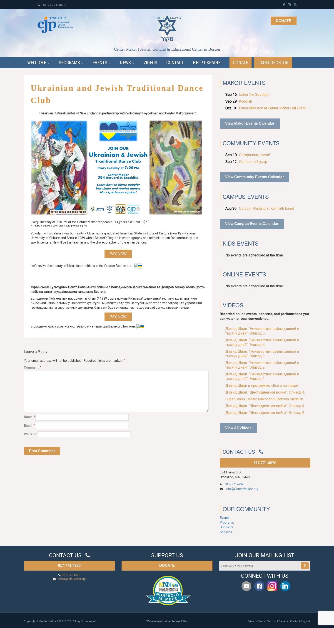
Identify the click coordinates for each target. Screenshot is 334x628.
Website (30, 434)
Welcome (37, 62)
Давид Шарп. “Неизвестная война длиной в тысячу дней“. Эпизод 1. (262, 376)
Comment (32, 367)
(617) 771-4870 (54, 4)
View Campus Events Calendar (251, 224)
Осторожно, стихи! (254, 155)
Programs (70, 62)
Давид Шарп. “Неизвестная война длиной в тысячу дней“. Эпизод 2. (262, 365)
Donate (283, 21)
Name (29, 416)
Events (100, 62)
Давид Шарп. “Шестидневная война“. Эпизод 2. (265, 413)
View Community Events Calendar (254, 177)
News (126, 62)
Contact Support (300, 621)
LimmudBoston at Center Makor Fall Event (272, 108)
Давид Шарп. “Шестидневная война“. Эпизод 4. (265, 392)
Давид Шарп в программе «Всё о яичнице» (262, 385)
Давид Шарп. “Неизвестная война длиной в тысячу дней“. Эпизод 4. (262, 342)
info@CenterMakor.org (242, 488)
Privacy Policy (256, 621)
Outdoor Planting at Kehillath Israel (266, 208)
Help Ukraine (207, 62)
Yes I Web (182, 621)
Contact (175, 62)
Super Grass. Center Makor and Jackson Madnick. (264, 399)
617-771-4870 (265, 463)
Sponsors (226, 527)
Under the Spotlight (254, 94)
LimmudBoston (273, 62)
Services (226, 531)
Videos (150, 62)
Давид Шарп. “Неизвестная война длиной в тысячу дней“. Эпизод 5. (262, 331)
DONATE (167, 565)
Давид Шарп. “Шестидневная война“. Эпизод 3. (265, 406)
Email (29, 425)
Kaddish (245, 101)
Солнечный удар (253, 162)
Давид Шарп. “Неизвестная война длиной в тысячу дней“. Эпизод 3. (262, 353)
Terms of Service (277, 621)
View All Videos (238, 428)
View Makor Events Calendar (249, 123)
